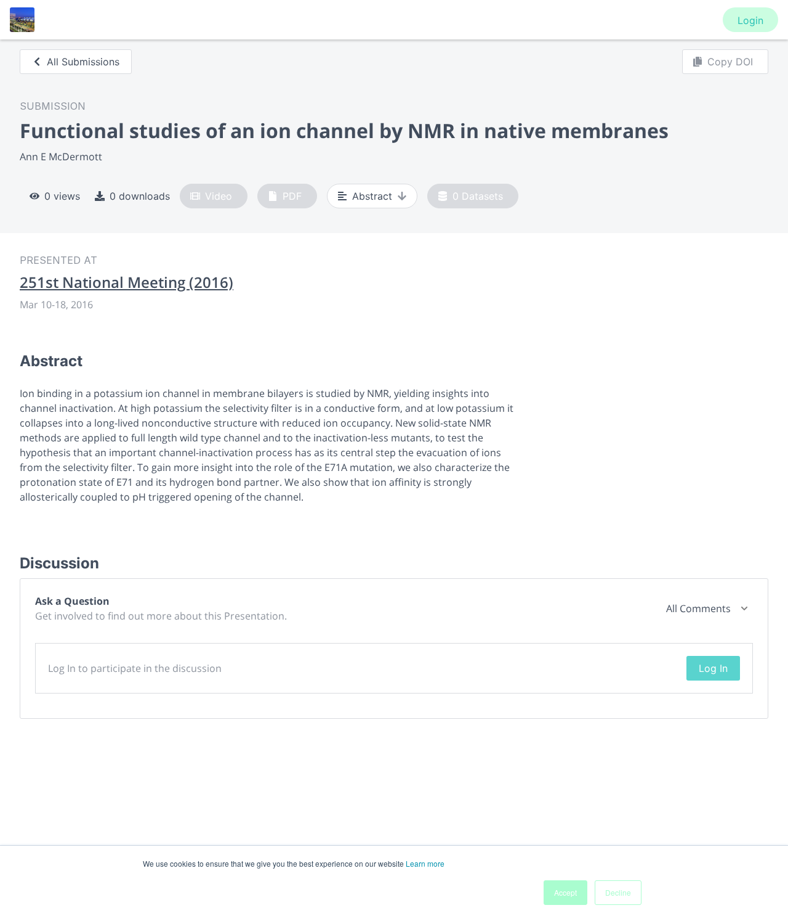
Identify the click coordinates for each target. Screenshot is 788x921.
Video (218, 196)
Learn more (425, 863)
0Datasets (477, 196)
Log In (713, 668)
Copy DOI (730, 61)
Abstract (372, 196)
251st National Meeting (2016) (126, 282)
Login (750, 20)
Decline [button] (618, 892)
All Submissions (83, 61)
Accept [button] (565, 892)
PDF (292, 196)
